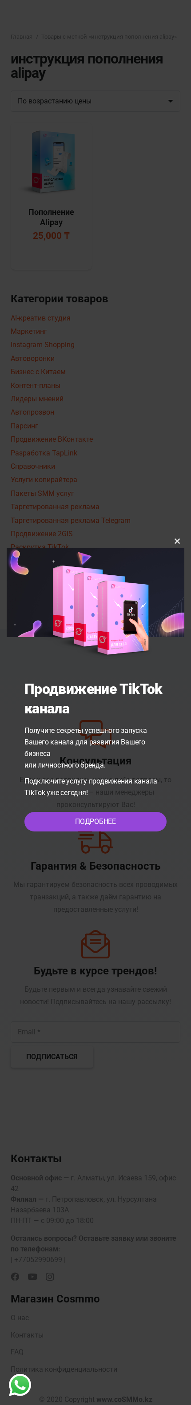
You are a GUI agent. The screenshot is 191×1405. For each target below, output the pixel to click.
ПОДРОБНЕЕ (95, 821)
